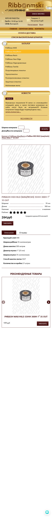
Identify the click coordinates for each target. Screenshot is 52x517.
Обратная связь (26, 29)
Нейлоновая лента (12, 85)
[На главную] (26, 5)
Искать (45, 129)
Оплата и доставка (27, 33)
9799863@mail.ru (36, 9)
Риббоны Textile (11, 66)
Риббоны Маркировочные (15, 63)
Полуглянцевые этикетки (15, 70)
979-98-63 (15, 10)
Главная (13, 29)
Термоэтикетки (11, 74)
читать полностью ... (13, 112)
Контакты (39, 29)
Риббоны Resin (11, 55)
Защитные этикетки (13, 82)
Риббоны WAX (11, 48)
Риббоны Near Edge (13, 59)
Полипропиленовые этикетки (17, 78)
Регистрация (33, 24)
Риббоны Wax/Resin (13, 51)
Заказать (43, 323)
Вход (41, 24)
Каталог (5, 136)
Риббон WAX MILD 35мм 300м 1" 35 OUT (26, 316)
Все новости (26, 118)
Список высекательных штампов (26, 37)
